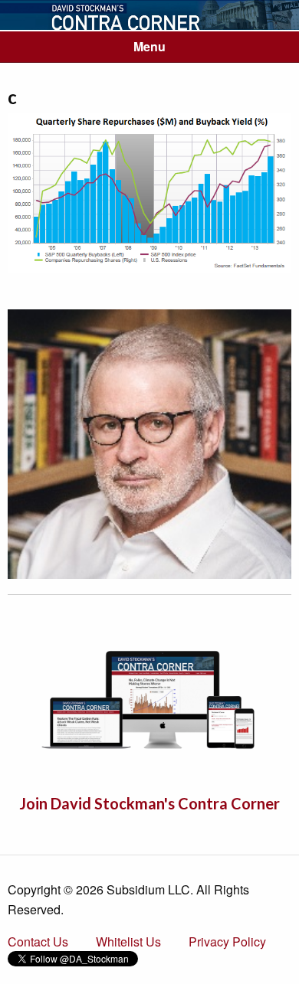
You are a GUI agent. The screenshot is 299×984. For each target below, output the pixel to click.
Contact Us (38, 941)
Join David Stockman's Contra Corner (149, 803)
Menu (149, 46)
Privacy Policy (227, 941)
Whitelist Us (128, 941)
